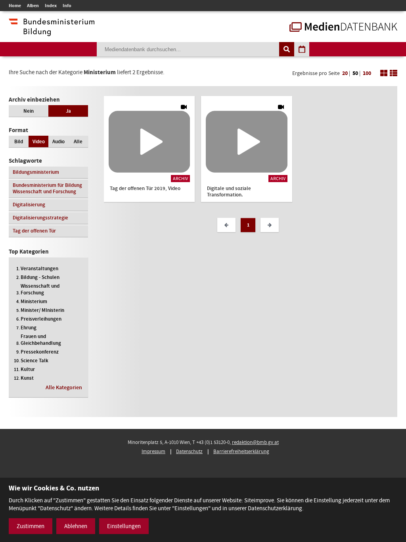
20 (345, 73)
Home (15, 5)
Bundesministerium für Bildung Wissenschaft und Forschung (47, 188)
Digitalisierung (29, 204)
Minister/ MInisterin (42, 310)
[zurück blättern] (226, 225)
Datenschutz (189, 451)
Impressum (153, 451)
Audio (58, 141)
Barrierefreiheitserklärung (241, 451)
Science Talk (34, 360)
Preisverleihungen (41, 318)
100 (367, 73)
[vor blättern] (269, 225)
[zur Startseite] (343, 28)
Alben (33, 5)
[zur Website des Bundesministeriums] (51, 32)
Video (39, 141)
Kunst (27, 378)
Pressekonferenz (40, 351)
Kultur (28, 369)
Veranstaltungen (39, 268)
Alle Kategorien (64, 387)
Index (51, 5)
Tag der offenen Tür (34, 230)
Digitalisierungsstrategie (40, 217)
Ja (68, 111)
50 (355, 73)
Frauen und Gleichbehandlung (41, 339)
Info (67, 5)
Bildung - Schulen (40, 277)
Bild (18, 141)
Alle (78, 141)
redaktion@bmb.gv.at (255, 442)
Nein (28, 111)
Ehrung (28, 327)
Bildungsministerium (36, 172)
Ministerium (34, 301)
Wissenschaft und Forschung (40, 289)
